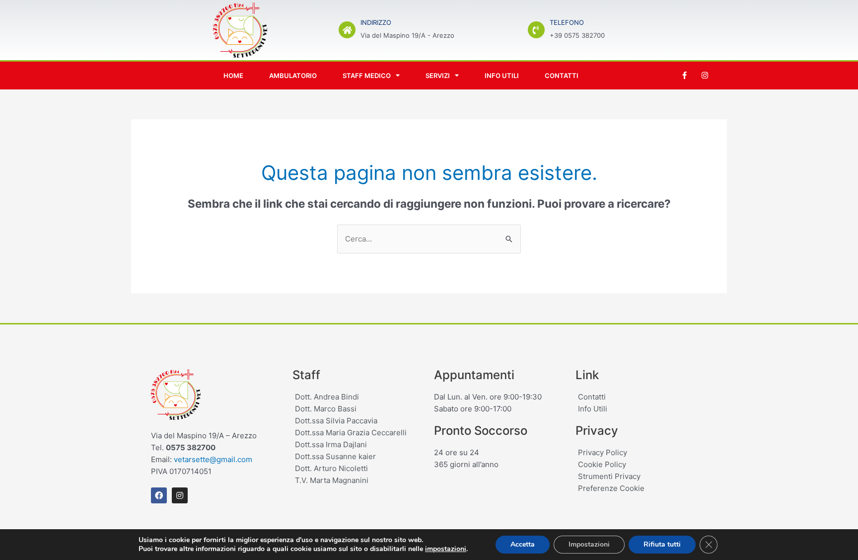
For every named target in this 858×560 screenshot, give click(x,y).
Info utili (502, 76)
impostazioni (445, 549)
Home (233, 76)
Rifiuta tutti (662, 544)
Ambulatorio (293, 76)
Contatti (561, 76)
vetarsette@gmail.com (213, 459)
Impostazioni (589, 544)
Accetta (522, 544)
